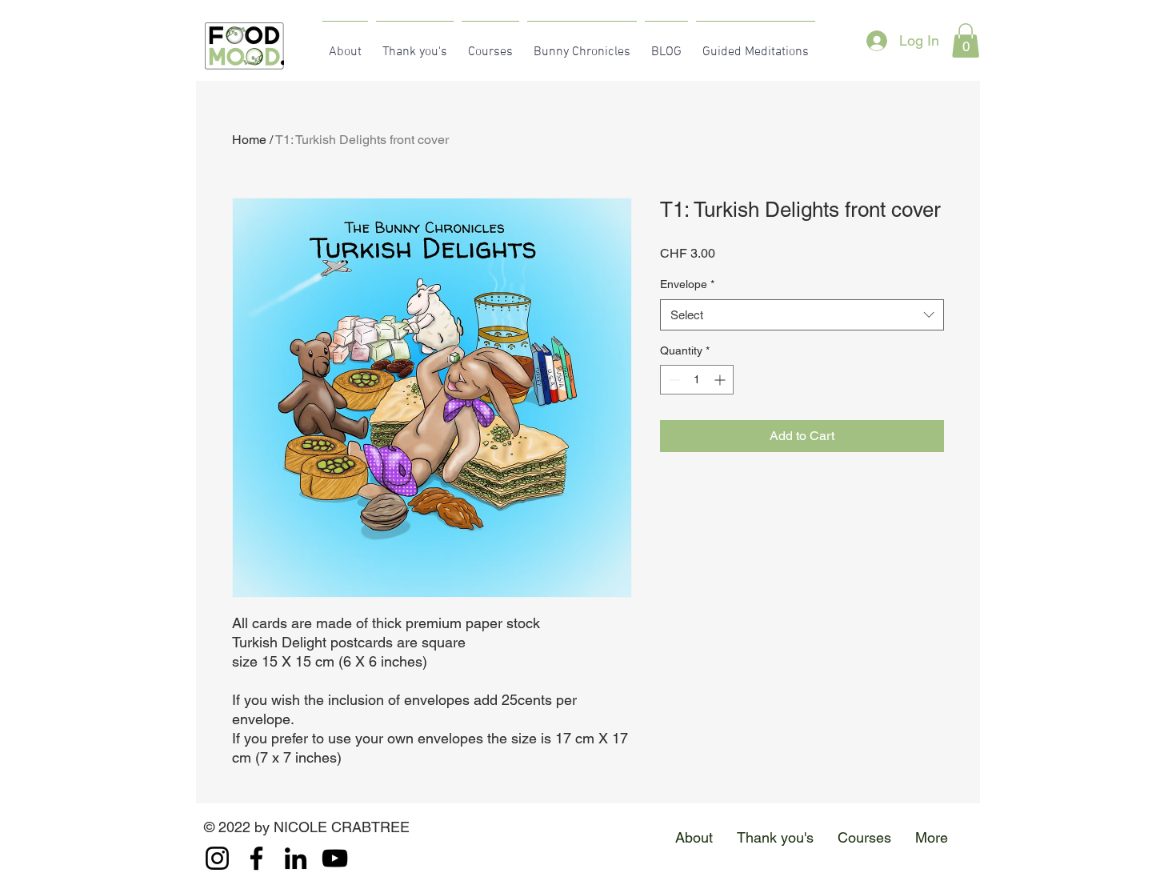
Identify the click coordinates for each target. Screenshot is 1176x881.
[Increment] (721, 380)
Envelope (687, 284)
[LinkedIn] (295, 858)
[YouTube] (334, 858)
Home (249, 139)
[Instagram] (217, 858)
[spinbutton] (696, 380)
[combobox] (802, 314)
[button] (965, 40)
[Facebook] (256, 858)
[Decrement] (672, 380)
